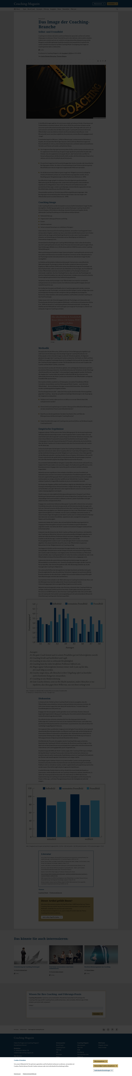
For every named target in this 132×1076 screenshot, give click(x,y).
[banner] (66, 538)
